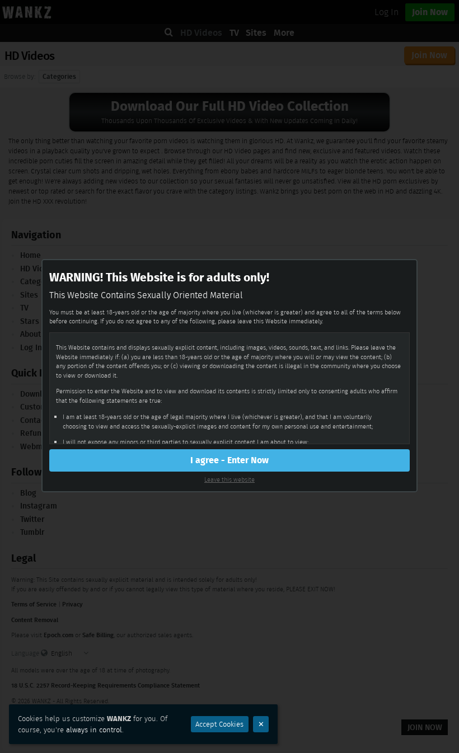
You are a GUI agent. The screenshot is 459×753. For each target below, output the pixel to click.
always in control (94, 729)
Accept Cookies (219, 724)
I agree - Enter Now (229, 460)
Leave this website (229, 479)
